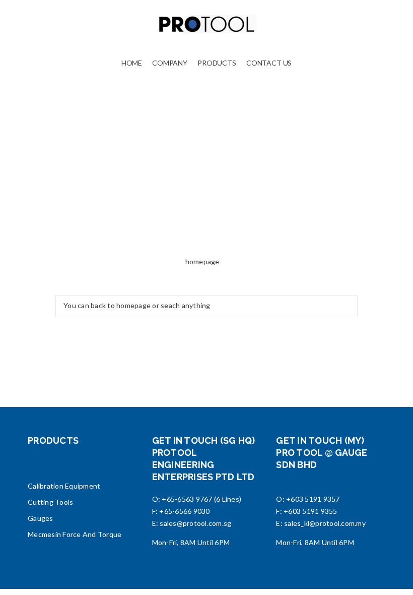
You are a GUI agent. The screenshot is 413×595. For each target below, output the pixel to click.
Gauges (40, 518)
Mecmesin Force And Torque (74, 534)
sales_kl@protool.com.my (325, 523)
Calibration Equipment (64, 486)
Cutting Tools (50, 502)
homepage (202, 261)
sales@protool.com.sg (195, 523)
